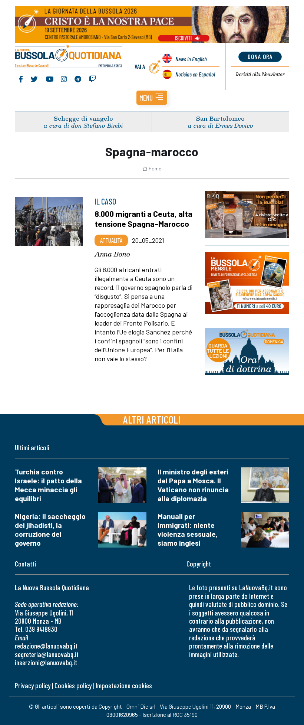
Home (155, 169)
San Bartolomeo (220, 118)
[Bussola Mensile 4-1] (247, 214)
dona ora (260, 56)
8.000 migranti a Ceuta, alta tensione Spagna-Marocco (143, 218)
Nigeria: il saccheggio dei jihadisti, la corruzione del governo (50, 529)
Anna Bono (112, 254)
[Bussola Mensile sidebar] (247, 283)
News (191, 58)
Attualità (111, 240)
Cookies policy (73, 685)
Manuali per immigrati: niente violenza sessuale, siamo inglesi (188, 529)
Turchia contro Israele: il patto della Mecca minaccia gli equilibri (48, 485)
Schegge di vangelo (83, 118)
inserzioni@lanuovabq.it (46, 662)
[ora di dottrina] (247, 351)
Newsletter (260, 74)
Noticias (195, 74)
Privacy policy (32, 685)
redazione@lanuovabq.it (46, 645)
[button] (151, 98)
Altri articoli (152, 419)
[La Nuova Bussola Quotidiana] (69, 57)
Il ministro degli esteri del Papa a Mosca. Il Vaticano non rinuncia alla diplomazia (193, 485)
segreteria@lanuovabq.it (47, 654)
